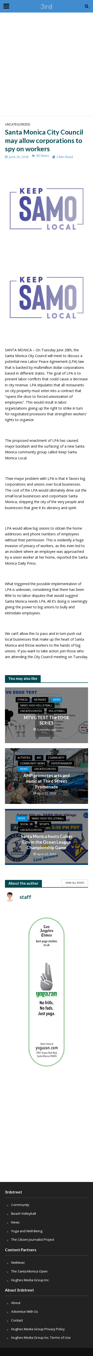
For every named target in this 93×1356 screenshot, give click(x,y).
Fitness (23, 699)
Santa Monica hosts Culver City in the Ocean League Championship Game (47, 842)
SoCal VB (26, 824)
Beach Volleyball (23, 1213)
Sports (44, 824)
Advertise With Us (24, 1311)
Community (56, 757)
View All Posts (74, 882)
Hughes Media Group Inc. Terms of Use (41, 1337)
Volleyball (57, 711)
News (56, 699)
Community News (32, 763)
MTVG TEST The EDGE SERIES (46, 720)
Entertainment (61, 763)
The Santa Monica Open (29, 1271)
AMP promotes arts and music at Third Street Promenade (46, 781)
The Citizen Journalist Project (32, 1239)
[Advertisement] (46, 64)
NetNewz (40, 699)
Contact (17, 1320)
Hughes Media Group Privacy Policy (38, 1329)
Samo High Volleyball (36, 705)
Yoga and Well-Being (26, 1231)
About (15, 1302)
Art (39, 757)
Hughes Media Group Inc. (30, 1280)
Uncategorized (17, 124)
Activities (24, 757)
